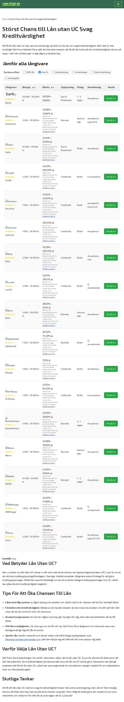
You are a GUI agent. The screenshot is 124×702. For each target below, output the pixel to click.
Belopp (26, 87)
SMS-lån (30, 72)
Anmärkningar (81, 72)
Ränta (45, 87)
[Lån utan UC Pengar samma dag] (11, 4)
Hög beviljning (61, 72)
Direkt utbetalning (102, 72)
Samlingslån (13, 78)
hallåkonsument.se (48, 131)
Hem (4, 19)
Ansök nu (110, 98)
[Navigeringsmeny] (118, 4)
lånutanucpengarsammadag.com (23, 639)
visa (14, 558)
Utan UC (44, 72)
